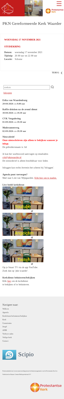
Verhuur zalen (7, 334)
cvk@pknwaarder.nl (11, 157)
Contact (5, 341)
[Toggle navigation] (59, 3)
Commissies (6, 323)
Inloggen (7, 93)
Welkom (5, 309)
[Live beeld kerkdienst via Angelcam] (22, 224)
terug (56, 72)
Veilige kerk (7, 337)
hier (9, 281)
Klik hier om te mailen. (45, 178)
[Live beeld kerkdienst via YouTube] (22, 197)
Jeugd (4, 327)
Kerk (4, 320)
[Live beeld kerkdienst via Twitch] (22, 250)
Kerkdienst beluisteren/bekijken (14, 316)
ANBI (4, 330)
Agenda (5, 312)
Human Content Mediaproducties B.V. (20, 374)
